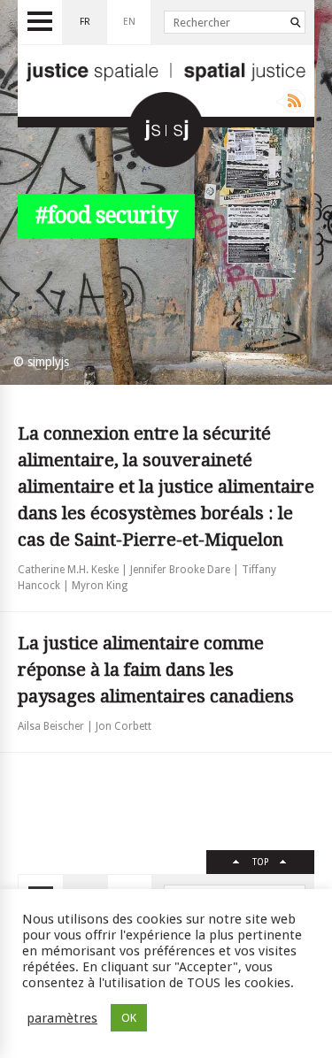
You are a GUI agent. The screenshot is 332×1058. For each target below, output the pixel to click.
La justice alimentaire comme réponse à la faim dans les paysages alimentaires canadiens (156, 669)
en (129, 21)
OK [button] (128, 1017)
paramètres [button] (62, 1018)
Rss (290, 100)
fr (85, 21)
